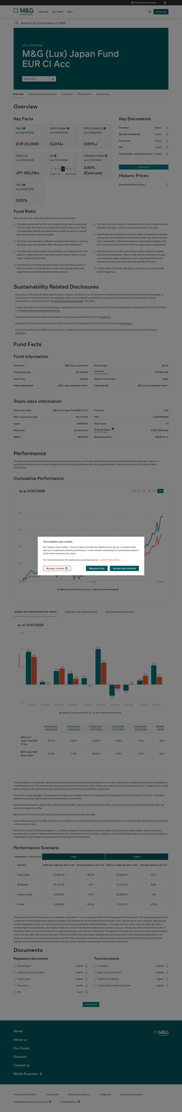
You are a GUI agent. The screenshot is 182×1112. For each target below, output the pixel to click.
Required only (96, 568)
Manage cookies (55, 568)
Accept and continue (124, 568)
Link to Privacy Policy (110, 559)
